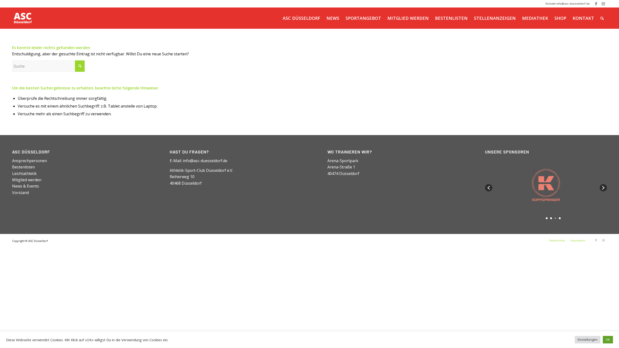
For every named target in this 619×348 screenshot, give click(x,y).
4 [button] (559, 218)
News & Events (25, 186)
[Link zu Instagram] (603, 3)
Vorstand (20, 192)
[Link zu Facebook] (595, 3)
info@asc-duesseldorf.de (205, 160)
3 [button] (555, 218)
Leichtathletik (24, 173)
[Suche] (602, 18)
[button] (488, 187)
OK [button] (608, 339)
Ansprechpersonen (29, 160)
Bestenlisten (23, 167)
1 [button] (546, 218)
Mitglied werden (26, 179)
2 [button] (551, 218)
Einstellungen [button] (587, 339)
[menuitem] (301, 18)
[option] (546, 185)
